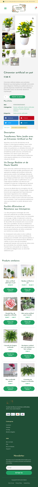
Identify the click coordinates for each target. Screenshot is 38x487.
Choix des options (10, 290)
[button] (5, 8)
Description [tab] (7, 127)
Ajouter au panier (17, 96)
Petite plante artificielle (20, 113)
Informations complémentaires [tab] (19, 127)
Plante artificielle (18, 107)
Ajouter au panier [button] (10, 354)
